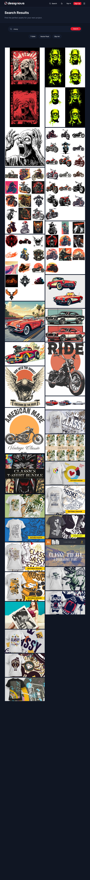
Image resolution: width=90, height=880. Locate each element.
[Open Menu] (84, 3)
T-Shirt (33, 36)
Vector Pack (44, 36)
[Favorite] (42, 164)
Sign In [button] (69, 3)
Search (75, 29)
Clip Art (57, 36)
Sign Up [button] (77, 3)
